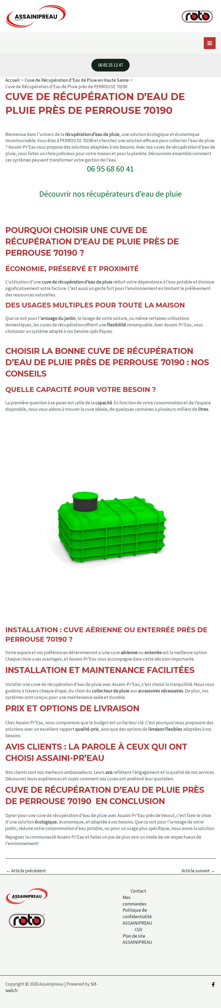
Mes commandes (134, 900)
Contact (138, 891)
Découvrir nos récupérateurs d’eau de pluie (110, 194)
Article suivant (198, 871)
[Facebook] (213, 984)
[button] (110, 65)
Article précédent (26, 871)
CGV (138, 929)
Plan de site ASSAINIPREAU (137, 939)
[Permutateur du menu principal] (210, 43)
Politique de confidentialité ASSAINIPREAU (137, 916)
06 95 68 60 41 (110, 168)
